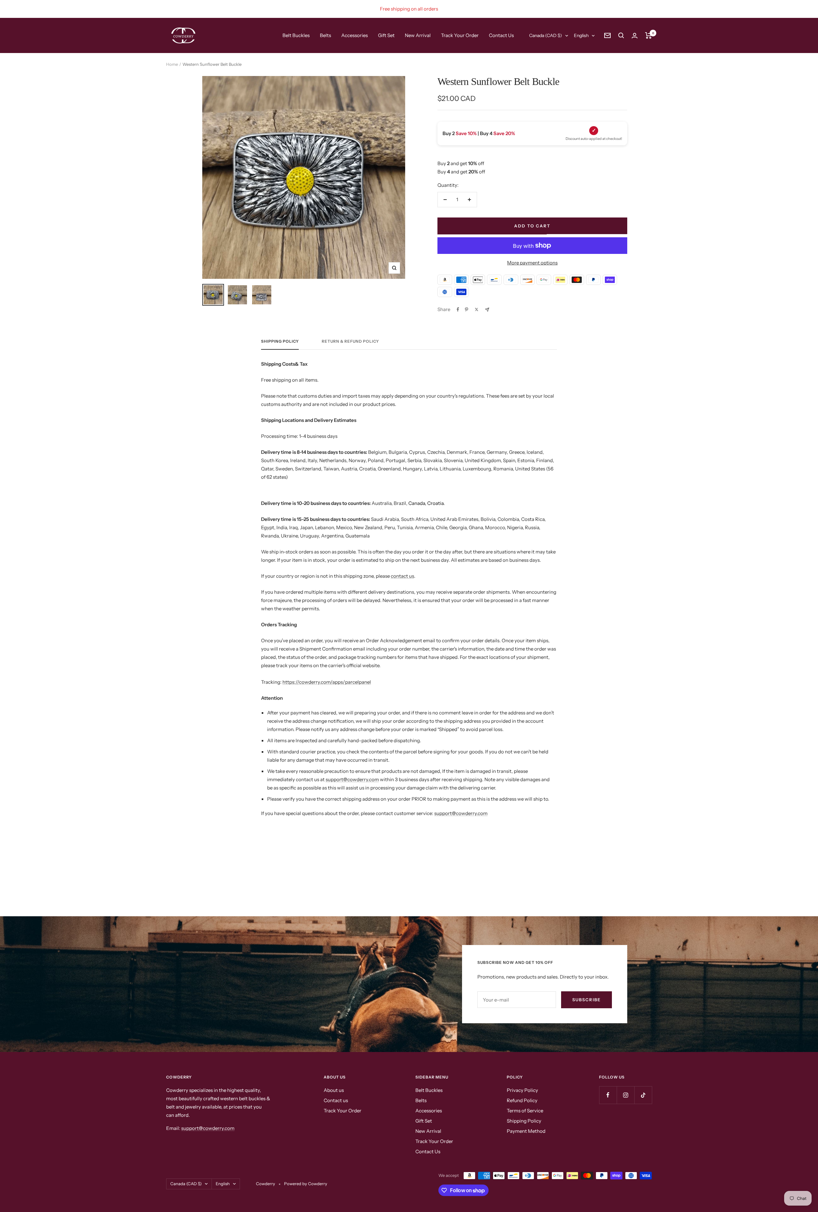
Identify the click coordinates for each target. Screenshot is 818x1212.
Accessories (354, 35)
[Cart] (648, 35)
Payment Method (526, 1131)
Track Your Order (460, 35)
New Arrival (418, 35)
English (581, 35)
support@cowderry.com (352, 779)
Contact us (336, 1100)
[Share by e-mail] (487, 310)
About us (334, 1090)
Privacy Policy (522, 1090)
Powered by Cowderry (305, 1183)
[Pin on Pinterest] (466, 309)
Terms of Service (525, 1111)
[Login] (634, 35)
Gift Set (386, 35)
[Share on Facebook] (458, 309)
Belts (325, 35)
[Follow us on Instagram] (625, 1095)
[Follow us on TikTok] (643, 1095)
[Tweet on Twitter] (476, 309)
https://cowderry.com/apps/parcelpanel (326, 682)
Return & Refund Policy (350, 341)
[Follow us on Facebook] (608, 1095)
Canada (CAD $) (545, 35)
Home (172, 64)
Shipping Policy (524, 1121)
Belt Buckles (296, 35)
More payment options (532, 263)
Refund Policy (522, 1100)
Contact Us (501, 35)
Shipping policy (280, 341)
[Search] (621, 35)
